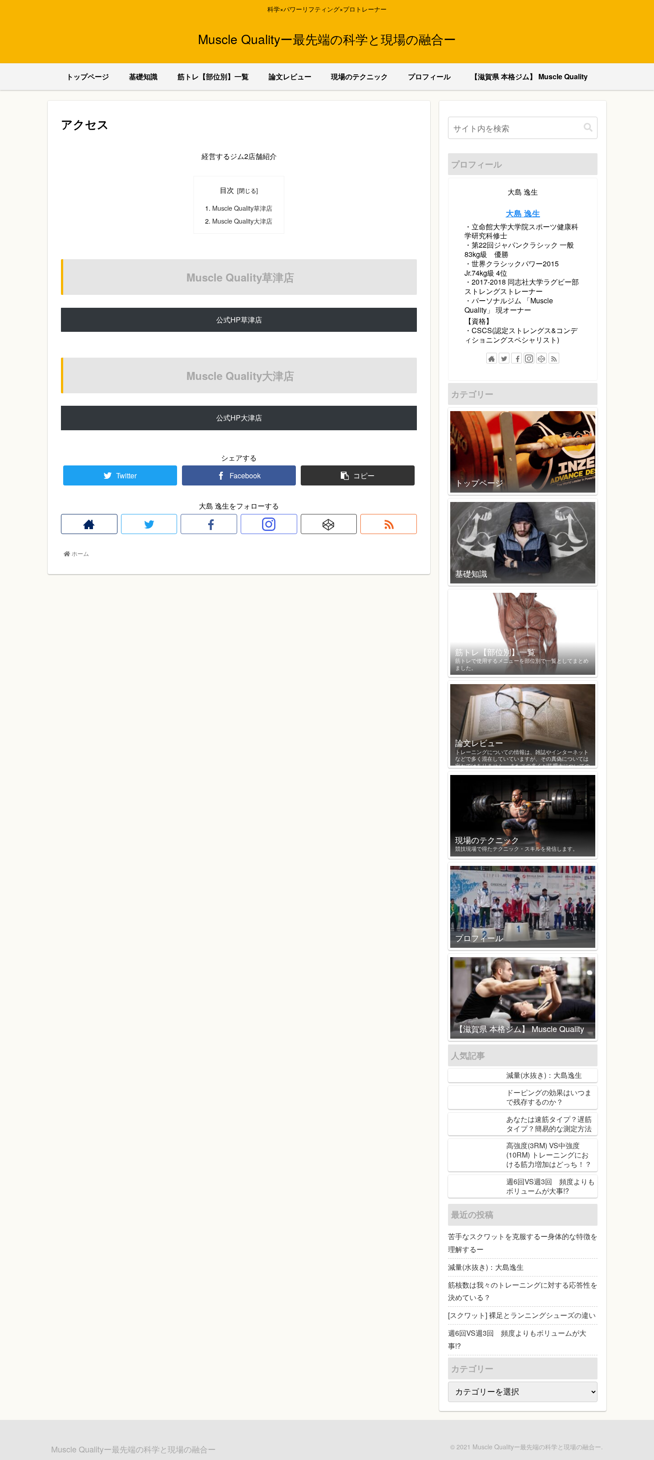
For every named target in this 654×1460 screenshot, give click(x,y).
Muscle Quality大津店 (242, 220)
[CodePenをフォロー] (329, 524)
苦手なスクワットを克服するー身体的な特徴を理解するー (522, 1242)
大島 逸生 (523, 213)
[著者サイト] (89, 524)
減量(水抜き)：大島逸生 (486, 1267)
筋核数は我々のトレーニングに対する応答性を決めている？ (522, 1291)
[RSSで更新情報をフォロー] (388, 524)
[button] (588, 127)
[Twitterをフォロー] (149, 524)
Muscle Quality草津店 (242, 207)
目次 (227, 190)
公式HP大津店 (239, 417)
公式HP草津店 (239, 319)
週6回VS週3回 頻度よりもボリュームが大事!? (517, 1339)
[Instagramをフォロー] (269, 524)
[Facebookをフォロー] (209, 524)
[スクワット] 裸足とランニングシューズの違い (522, 1315)
